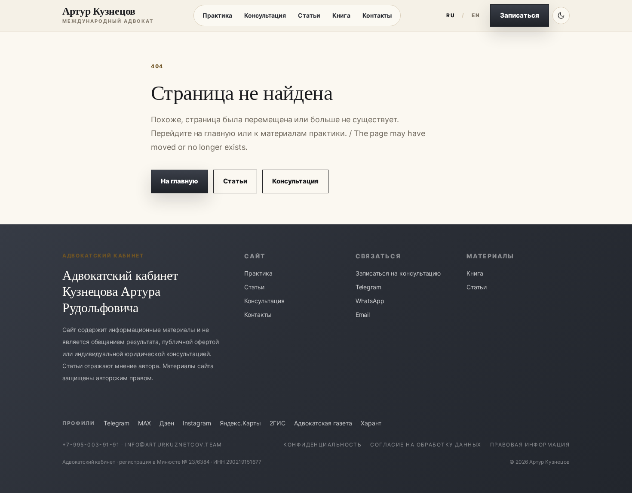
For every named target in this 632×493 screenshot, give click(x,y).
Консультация (265, 15)
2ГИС (277, 423)
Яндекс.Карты (240, 423)
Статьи (309, 15)
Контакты (377, 15)
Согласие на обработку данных (425, 444)
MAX (144, 423)
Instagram (197, 423)
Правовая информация (530, 444)
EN (476, 15)
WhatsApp (370, 300)
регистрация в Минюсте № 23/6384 (164, 462)
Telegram (369, 287)
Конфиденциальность (322, 444)
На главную (179, 181)
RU (450, 15)
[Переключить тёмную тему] (561, 15)
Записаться (519, 15)
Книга (341, 15)
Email (363, 314)
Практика (217, 15)
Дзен (167, 423)
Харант (371, 423)
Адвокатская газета (323, 423)
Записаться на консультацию (398, 273)
